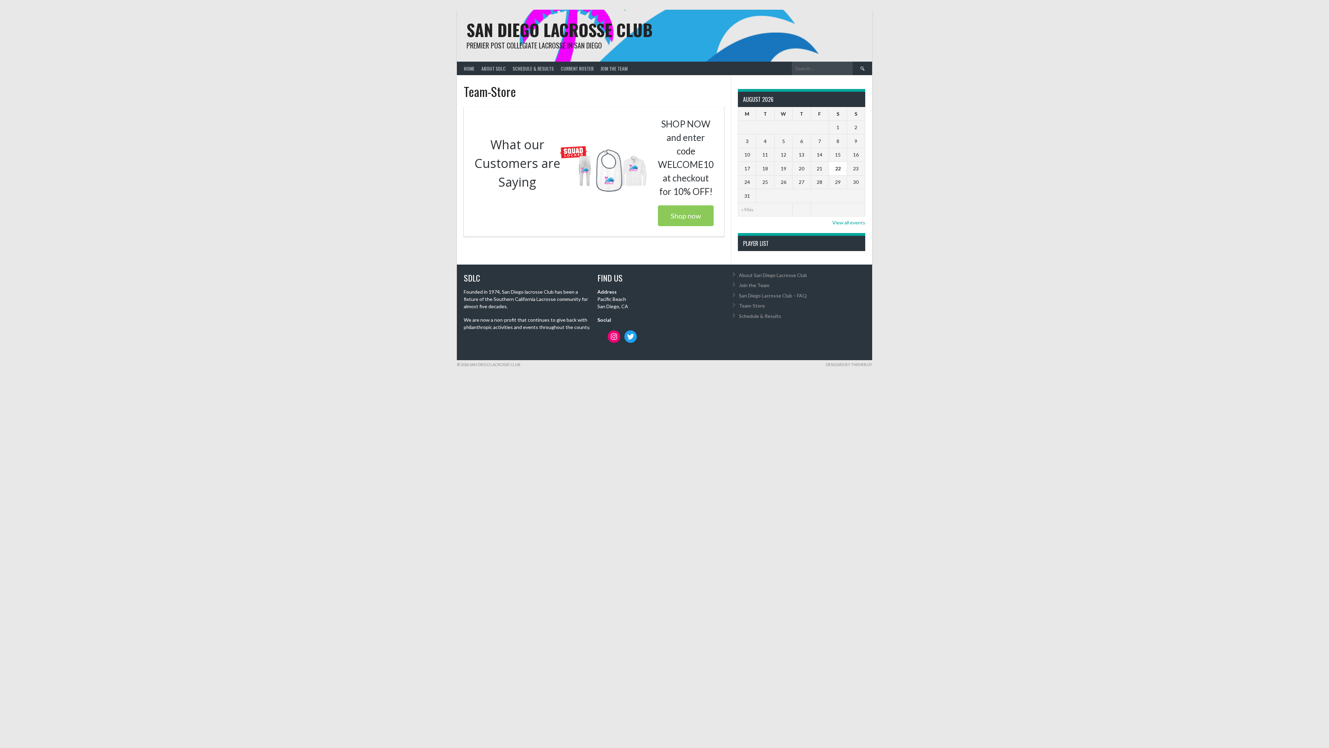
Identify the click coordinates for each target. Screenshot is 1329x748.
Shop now (686, 216)
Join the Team (613, 68)
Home (469, 68)
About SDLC (493, 68)
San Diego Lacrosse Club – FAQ (773, 296)
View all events (848, 222)
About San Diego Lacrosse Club (773, 275)
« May (747, 209)
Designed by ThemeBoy (849, 364)
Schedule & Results (533, 68)
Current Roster (577, 68)
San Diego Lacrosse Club (560, 29)
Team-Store (752, 306)
